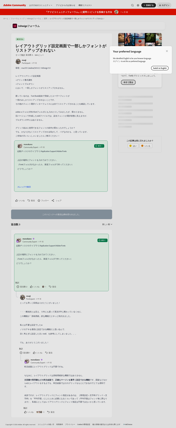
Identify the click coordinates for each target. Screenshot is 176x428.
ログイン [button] (117, 61)
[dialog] (141, 60)
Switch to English (160, 68)
